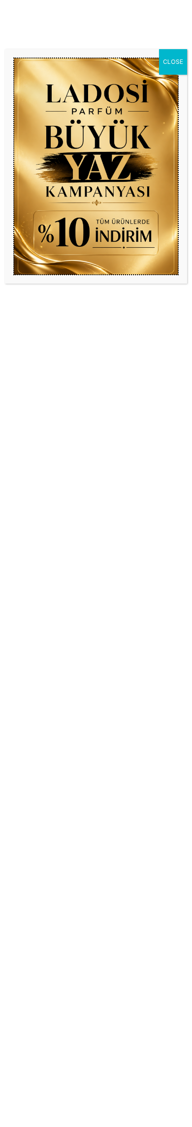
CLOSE (173, 61)
